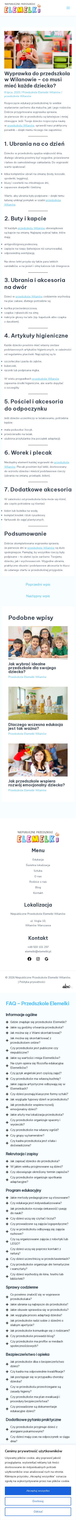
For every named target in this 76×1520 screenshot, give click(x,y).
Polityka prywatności (32, 982)
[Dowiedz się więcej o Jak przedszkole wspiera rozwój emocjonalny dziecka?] (38, 760)
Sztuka (38, 871)
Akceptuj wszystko (38, 1491)
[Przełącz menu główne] (68, 8)
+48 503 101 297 (38, 947)
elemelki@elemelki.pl (38, 951)
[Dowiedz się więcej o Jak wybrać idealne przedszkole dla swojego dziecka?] (38, 642)
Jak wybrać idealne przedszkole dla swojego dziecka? (32, 667)
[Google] (47, 959)
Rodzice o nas (38, 882)
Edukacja (38, 859)
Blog (38, 887)
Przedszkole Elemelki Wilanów (41, 92)
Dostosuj (38, 1501)
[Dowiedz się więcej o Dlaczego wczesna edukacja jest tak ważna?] (38, 703)
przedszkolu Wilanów (20, 125)
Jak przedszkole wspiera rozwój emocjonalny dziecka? (36, 783)
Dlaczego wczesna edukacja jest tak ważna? (35, 726)
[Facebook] (29, 959)
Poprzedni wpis (38, 584)
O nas (38, 876)
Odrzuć (38, 1511)
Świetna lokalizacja (38, 865)
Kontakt (38, 893)
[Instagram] (38, 959)
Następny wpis (38, 596)
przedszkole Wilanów (17, 96)
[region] (38, 1482)
